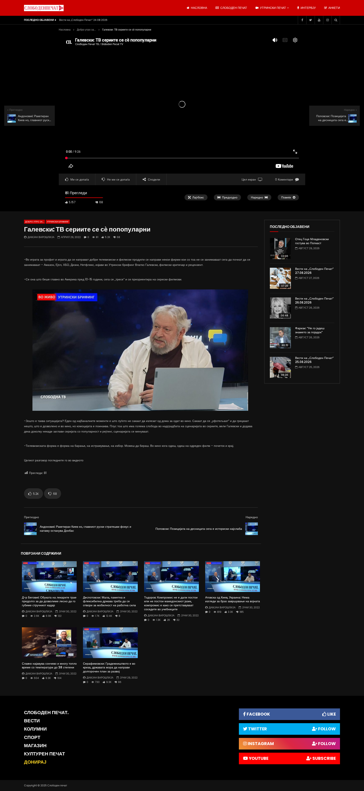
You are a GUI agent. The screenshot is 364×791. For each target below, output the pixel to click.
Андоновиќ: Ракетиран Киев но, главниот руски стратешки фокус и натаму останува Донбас (85, 529)
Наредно (252, 517)
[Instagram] (327, 20)
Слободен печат (233, 8)
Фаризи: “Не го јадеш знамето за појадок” (309, 330)
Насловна (65, 29)
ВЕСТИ (32, 720)
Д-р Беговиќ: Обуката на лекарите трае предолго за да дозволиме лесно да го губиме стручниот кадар (49, 601)
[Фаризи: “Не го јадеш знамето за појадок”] (280, 337)
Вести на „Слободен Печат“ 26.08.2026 (314, 300)
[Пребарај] (336, 20)
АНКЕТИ (334, 8)
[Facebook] (302, 20)
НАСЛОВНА (198, 8)
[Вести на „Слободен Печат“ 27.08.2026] (280, 278)
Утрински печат (272, 8)
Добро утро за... (86, 29)
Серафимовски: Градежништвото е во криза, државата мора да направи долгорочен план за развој (109, 667)
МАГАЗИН (35, 745)
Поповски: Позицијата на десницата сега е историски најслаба (198, 529)
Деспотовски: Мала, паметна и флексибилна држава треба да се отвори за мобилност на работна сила (109, 601)
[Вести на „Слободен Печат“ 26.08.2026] (280, 308)
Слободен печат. (46, 712)
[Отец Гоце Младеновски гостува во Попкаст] (280, 248)
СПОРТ (32, 737)
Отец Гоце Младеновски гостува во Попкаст (312, 241)
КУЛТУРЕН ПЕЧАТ (44, 754)
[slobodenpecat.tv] (44, 8)
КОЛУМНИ (35, 729)
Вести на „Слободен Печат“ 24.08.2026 (83, 20)
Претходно (31, 517)
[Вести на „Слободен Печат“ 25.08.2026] (280, 367)
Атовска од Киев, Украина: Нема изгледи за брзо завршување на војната (232, 599)
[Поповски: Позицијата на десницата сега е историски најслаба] (251, 528)
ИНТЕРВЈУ (308, 8)
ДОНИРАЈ (35, 762)
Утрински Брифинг (58, 221)
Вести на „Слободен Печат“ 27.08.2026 (314, 271)
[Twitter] (310, 20)
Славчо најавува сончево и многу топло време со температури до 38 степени (49, 665)
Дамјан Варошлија (41, 237)
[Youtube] (319, 20)
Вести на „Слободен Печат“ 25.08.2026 (314, 360)
